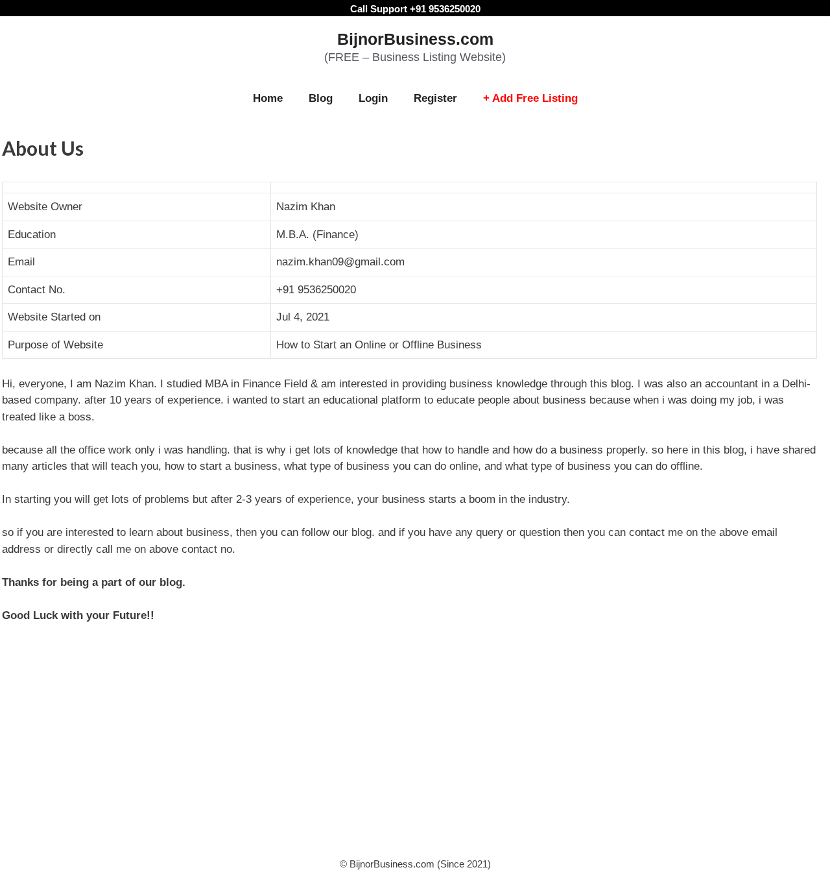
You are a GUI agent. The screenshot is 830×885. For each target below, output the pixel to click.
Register (435, 98)
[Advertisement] (415, 747)
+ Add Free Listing (530, 98)
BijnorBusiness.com (415, 39)
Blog (321, 98)
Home (268, 98)
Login (373, 98)
